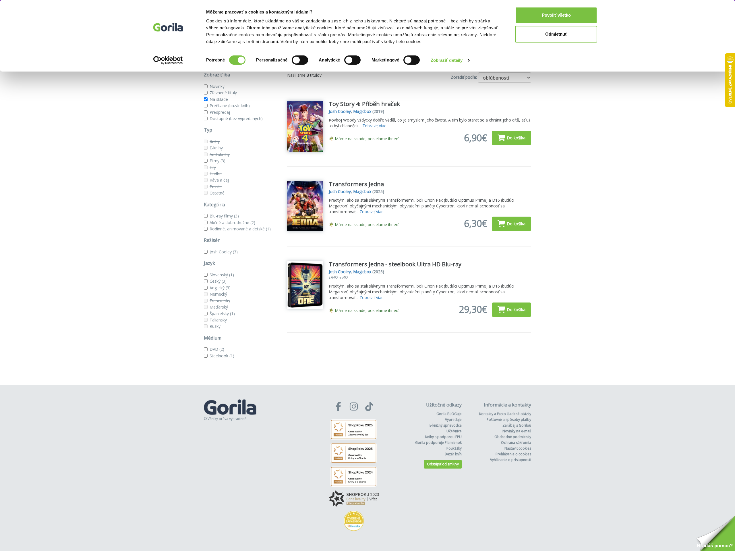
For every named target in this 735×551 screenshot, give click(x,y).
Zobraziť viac (374, 125)
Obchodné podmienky (512, 436)
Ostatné (217, 193)
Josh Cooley (224, 252)
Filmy (217, 160)
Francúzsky (220, 300)
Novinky (217, 86)
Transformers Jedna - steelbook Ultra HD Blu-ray (395, 264)
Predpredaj (220, 112)
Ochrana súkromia (516, 442)
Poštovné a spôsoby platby (509, 419)
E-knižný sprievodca (446, 425)
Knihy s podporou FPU (443, 436)
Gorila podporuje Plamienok (438, 442)
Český (218, 281)
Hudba (216, 173)
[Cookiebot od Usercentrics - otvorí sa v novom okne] (168, 60)
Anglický (220, 287)
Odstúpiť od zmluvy (443, 464)
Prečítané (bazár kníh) (230, 105)
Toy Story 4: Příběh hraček (364, 104)
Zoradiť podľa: (464, 77)
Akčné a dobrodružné (232, 222)
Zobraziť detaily (447, 60)
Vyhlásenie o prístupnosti (510, 459)
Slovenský (222, 275)
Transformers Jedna (356, 184)
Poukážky (454, 448)
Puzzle (216, 186)
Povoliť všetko (556, 15)
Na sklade (219, 99)
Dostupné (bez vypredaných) (236, 118)
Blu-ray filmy (224, 216)
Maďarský (219, 307)
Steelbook (222, 356)
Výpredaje (453, 419)
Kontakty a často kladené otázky (505, 413)
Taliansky (218, 320)
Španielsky (222, 313)
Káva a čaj (219, 180)
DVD (217, 349)
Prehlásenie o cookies (513, 454)
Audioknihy (220, 154)
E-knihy (216, 148)
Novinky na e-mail (516, 431)
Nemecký (218, 294)
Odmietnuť (556, 34)
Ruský (215, 326)
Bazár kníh (453, 454)
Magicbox (362, 111)
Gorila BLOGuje (449, 413)
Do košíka (516, 137)
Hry (213, 167)
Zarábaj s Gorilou (516, 425)
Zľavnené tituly (223, 92)
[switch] (300, 60)
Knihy (215, 141)
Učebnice (454, 431)
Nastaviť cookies (517, 448)
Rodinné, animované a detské (240, 229)
